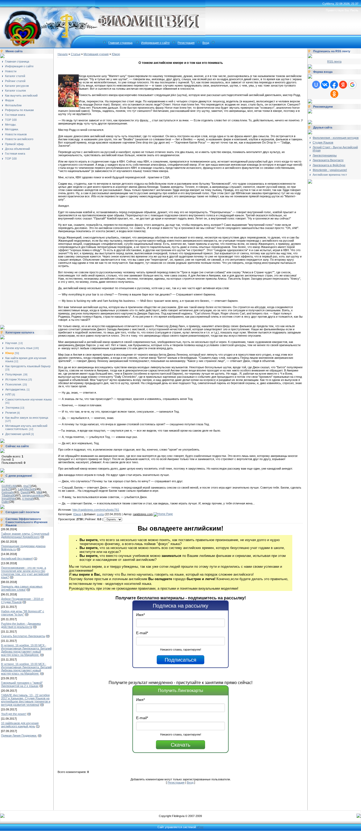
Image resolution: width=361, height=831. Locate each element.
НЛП (8, 394)
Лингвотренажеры (325, 155)
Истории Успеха (16, 379)
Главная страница (120, 42)
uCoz (200, 827)
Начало (63, 54)
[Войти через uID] (316, 85)
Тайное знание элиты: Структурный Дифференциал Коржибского (25, 535)
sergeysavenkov (33, 495)
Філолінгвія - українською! (330, 169)
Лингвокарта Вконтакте (328, 160)
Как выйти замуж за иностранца (26, 417)
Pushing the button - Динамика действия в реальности (21, 625)
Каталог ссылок (15, 90)
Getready (8, 492)
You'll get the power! (13, 713)
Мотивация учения (96, 54)
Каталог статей (15, 76)
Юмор (9, 353)
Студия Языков (323, 142)
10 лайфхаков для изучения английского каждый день (20, 725)
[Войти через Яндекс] (343, 85)
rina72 (27, 486)
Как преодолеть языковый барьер (27, 366)
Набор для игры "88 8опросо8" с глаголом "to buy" (22, 613)
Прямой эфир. (14, 144)
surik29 (6, 489)
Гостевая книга (15, 114)
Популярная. (13, 374)
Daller (5, 501)
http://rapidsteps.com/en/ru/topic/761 (95, 509)
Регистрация (186, 42)
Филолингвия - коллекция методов (336, 137)
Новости (10, 71)
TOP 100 (11, 119)
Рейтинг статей (15, 81)
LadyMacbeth (26, 489)
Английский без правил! (17, 558)
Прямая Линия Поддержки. (19, 735)
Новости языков (16, 134)
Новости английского (19, 139)
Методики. (12, 129)
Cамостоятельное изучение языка (28, 399)
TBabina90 (8, 495)
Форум (9, 100)
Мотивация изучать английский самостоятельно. (26, 427)
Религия (10, 412)
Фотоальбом (13, 105)
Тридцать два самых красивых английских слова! (22, 588)
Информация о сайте (155, 42)
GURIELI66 (9, 486)
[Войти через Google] (352, 84)
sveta (100, 514)
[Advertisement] (23, 241)
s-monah (28, 498)
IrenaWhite (8, 498)
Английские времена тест (330, 174)
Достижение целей (17, 434)
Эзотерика (12, 407)
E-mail (142, 633)
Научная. (11, 343)
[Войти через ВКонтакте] (325, 85)
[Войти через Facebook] (334, 85)
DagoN (25, 492)
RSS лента (334, 61)
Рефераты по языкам (19, 110)
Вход (205, 42)
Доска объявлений (17, 148)
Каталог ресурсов (17, 85)
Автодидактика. (15, 389)
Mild (38, 492)
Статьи (75, 54)
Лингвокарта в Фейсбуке (329, 165)
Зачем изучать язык (19, 348)
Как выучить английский (21, 95)
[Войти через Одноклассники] (334, 94)
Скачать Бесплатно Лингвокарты (23, 636)
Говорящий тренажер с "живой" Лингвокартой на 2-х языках (22, 684)
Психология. (13, 384)
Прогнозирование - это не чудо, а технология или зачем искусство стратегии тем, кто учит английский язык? (25, 572)
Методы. (10, 124)
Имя (140, 615)
